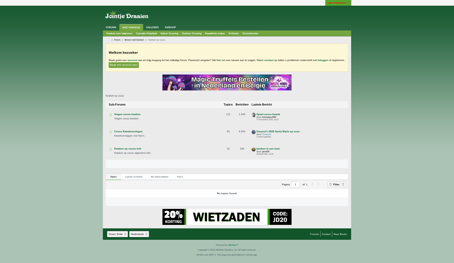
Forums (111, 27)
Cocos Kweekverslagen (128, 131)
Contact (326, 234)
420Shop (170, 27)
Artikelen (233, 33)
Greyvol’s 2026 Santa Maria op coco (278, 131)
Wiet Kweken (131, 27)
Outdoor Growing (191, 33)
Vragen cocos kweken (127, 114)
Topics (113, 177)
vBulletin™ (233, 245)
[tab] (113, 177)
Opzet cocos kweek (268, 114)
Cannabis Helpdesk (146, 33)
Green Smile (116, 234)
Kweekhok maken (215, 33)
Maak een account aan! (123, 64)
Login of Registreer (336, 3)
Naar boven (340, 234)
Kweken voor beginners (119, 33)
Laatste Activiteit (133, 177)
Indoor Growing (169, 33)
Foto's (180, 177)
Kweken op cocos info (127, 148)
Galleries (152, 27)
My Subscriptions (159, 177)
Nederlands (137, 234)
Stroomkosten (250, 33)
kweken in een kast (268, 148)
